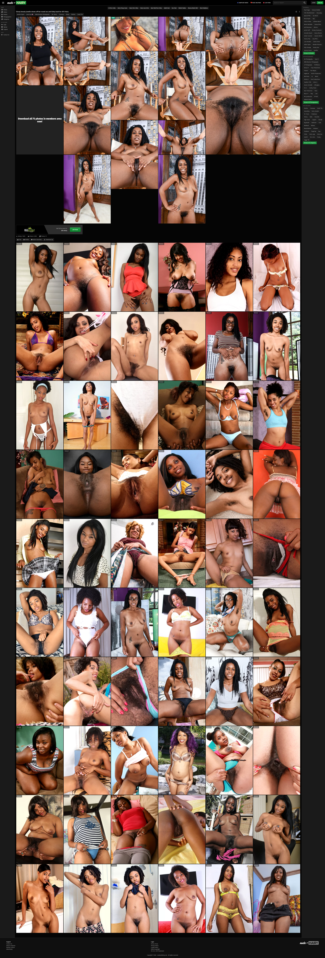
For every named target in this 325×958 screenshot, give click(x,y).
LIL (312, 76)
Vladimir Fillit (307, 82)
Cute (320, 122)
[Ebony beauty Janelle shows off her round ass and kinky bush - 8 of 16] (276, 85)
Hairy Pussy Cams (122, 8)
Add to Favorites (37, 239)
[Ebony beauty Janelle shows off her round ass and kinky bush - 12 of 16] (182, 137)
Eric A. (305, 88)
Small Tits (80, 14)
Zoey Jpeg (319, 13)
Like (20, 239)
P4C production (308, 96)
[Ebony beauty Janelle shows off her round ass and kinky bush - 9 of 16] (134, 85)
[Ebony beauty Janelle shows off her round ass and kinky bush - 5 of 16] (276, 34)
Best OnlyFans (204, 8)
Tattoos (313, 125)
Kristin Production (316, 73)
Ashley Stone (312, 88)
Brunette (317, 117)
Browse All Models (309, 53)
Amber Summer (308, 36)
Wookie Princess (317, 44)
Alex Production (308, 91)
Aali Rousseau (308, 27)
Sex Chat (174, 8)
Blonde (320, 120)
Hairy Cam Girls (144, 8)
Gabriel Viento (308, 99)
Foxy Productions (315, 68)
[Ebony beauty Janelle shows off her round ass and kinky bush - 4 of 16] (229, 51)
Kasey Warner (318, 33)
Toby (311, 93)
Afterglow (316, 85)
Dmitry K (306, 79)
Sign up (320, 2)
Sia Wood (315, 16)
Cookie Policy (154, 947)
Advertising (9, 949)
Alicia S (315, 82)
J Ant (316, 93)
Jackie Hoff (307, 30)
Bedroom (314, 122)
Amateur (315, 128)
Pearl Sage (307, 10)
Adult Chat (167, 8)
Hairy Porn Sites (133, 8)
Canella (316, 50)
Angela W (306, 73)
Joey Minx (315, 39)
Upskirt (306, 137)
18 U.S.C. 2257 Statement (157, 951)
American (28, 14)
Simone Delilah (316, 10)
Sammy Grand (308, 50)
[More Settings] (299, 12)
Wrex (316, 91)
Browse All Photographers (311, 102)
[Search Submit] (304, 2)
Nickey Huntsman (317, 30)
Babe (311, 117)
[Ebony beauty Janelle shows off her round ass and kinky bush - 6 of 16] (87, 68)
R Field (316, 96)
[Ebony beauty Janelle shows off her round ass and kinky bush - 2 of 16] (87, 34)
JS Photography (308, 65)
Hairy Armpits (315, 111)
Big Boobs (306, 122)
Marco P (306, 93)
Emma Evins (318, 24)
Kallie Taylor (307, 44)
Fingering (313, 131)
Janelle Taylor (20, 14)
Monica (316, 27)
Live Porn (267, 2)
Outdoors (306, 131)
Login (313, 2)
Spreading (306, 111)
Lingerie (314, 120)
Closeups (61, 14)
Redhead (306, 125)
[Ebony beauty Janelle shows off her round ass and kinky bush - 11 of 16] (229, 120)
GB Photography (308, 59)
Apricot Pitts (307, 16)
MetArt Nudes (182, 8)
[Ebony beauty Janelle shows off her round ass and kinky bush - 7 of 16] (182, 85)
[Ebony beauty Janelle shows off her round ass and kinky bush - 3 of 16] (182, 34)
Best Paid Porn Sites (156, 8)
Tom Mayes (313, 70)
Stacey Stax (307, 39)
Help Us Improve (10, 945)
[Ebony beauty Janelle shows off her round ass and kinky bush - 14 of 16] (134, 154)
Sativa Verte (316, 41)
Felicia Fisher (307, 21)
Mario (316, 76)
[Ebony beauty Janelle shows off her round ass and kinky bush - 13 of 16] (276, 137)
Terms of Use (154, 944)
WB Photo (306, 76)
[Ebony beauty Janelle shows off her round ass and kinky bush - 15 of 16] (87, 189)
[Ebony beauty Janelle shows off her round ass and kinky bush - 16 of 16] (182, 189)
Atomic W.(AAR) (308, 85)
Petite (305, 134)
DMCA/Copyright (155, 949)
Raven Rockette (308, 24)
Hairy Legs (312, 134)
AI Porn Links (112, 8)
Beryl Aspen (307, 18)
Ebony (67, 14)
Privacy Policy (154, 945)
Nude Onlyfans (255, 2)
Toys (319, 131)
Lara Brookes (307, 41)
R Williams (317, 65)
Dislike (27, 239)
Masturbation (307, 128)
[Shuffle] (296, 12)
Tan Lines (312, 137)
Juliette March (317, 21)
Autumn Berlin (318, 36)
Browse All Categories (310, 143)
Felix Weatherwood (309, 13)
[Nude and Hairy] (16, 2)
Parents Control (10, 947)
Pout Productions (315, 79)
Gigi (314, 18)
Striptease (314, 114)
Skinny (306, 117)
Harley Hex (316, 47)
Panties (73, 14)
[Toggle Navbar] (3, 2)
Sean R (316, 59)
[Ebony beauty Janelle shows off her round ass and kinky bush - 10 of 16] (87, 120)
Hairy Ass (319, 134)
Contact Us (9, 944)
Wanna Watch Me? (193, 8)
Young (318, 137)
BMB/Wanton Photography (42, 14)
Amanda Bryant (308, 33)
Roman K (306, 68)
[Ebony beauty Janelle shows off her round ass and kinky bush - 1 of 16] (39, 51)
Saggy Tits (306, 140)
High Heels (307, 120)
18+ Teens (54, 14)
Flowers (306, 70)
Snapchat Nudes (243, 2)
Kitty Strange (307, 47)
